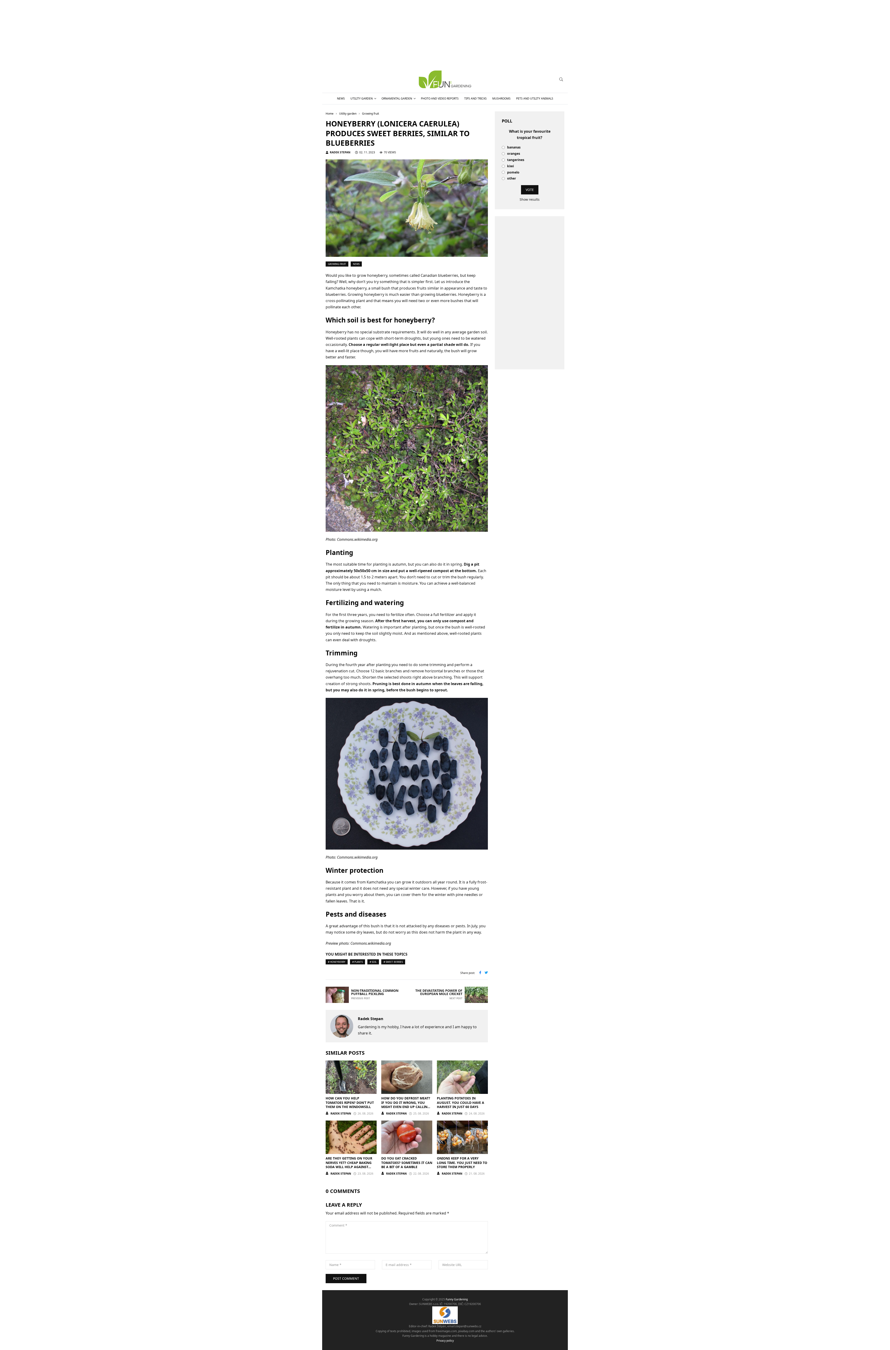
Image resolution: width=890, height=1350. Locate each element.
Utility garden (361, 98)
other (511, 178)
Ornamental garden (396, 98)
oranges (513, 154)
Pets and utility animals (534, 98)
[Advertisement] (529, 292)
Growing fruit (337, 264)
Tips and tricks (475, 98)
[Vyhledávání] (561, 79)
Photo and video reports (440, 98)
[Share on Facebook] (480, 973)
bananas (514, 147)
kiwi (510, 166)
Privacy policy (445, 1341)
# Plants (357, 961)
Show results (530, 199)
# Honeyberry (336, 961)
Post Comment (346, 1278)
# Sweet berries (393, 961)
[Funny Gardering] (445, 79)
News (341, 98)
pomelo (513, 172)
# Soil (373, 961)
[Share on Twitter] (486, 973)
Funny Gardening (457, 1299)
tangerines (515, 160)
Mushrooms (501, 98)
